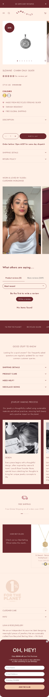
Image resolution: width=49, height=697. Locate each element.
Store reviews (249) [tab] (35, 278)
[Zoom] (45, 60)
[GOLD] (5, 95)
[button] (8, 76)
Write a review (24, 299)
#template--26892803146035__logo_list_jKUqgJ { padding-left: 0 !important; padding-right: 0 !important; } (24, 346)
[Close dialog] (47, 641)
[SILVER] (9, 95)
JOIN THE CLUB (24, 687)
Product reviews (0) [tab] (13, 278)
